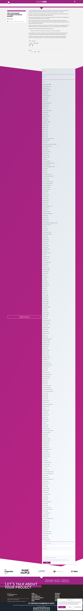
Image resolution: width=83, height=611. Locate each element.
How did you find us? (47, 543)
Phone (44, 81)
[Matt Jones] (31, 46)
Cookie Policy (67, 609)
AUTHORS (14, 598)
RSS (11, 598)
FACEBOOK (57, 593)
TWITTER (57, 596)
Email (44, 76)
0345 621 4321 (57, 580)
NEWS (17, 598)
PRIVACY (28, 598)
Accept (62, 607)
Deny (70, 607)
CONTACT (20, 598)
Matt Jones (36, 43)
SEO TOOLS (24, 598)
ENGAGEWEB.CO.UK (12, 594)
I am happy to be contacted (49, 557)
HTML (8, 598)
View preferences (78, 607)
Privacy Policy (72, 609)
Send (47, 562)
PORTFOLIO (34, 595)
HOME (33, 593)
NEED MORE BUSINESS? (37, 597)
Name (44, 71)
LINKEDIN (57, 595)
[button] (81, 599)
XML (10, 598)
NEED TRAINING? (36, 599)
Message (45, 548)
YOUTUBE (57, 597)
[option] (58, 84)
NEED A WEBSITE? (36, 596)
